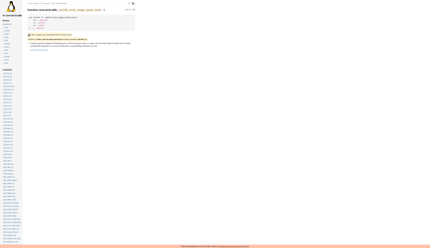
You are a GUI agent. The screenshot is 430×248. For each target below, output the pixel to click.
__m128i (5, 37)
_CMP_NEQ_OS (8, 122)
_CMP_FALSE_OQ (8, 86)
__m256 (5, 40)
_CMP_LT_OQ (7, 112)
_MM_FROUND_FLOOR (10, 242)
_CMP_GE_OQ (7, 93)
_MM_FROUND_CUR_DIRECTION (12, 239)
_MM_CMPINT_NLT (9, 197)
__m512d (6, 60)
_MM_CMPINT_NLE (9, 193)
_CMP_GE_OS (7, 96)
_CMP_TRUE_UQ (8, 164)
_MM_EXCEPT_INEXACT (10, 209)
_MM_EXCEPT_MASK (9, 216)
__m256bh (6, 44)
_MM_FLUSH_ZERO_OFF (11, 229)
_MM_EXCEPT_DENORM (10, 203)
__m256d (6, 47)
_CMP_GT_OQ (7, 99)
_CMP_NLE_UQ (8, 145)
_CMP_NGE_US (8, 135)
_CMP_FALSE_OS (8, 90)
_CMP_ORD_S (7, 161)
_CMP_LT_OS (7, 116)
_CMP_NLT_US (7, 154)
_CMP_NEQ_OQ (8, 119)
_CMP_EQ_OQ (7, 73)
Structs (6, 20)
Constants (7, 70)
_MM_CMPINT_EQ (9, 177)
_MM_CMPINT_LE (8, 184)
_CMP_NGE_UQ (8, 132)
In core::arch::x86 (12, 15)
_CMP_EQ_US (7, 83)
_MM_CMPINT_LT (8, 187)
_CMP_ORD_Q (7, 158)
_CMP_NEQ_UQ (8, 125)
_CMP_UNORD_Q (8, 171)
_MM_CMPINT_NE (9, 190)
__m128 (5, 27)
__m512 (5, 53)
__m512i (5, 63)
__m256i (5, 50)
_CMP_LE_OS (7, 109)
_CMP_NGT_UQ (8, 138)
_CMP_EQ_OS (7, 77)
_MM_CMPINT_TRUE (9, 200)
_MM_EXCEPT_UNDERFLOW (12, 222)
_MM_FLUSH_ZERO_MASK (11, 226)
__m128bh (6, 31)
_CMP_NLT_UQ (8, 151)
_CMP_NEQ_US (8, 128)
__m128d (6, 34)
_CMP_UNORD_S (8, 174)
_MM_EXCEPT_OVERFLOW (11, 219)
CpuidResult (7, 24)
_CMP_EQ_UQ (7, 80)
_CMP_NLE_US (8, 148)
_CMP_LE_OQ (7, 106)
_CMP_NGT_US (8, 141)
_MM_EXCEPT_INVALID (10, 213)
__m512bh (6, 57)
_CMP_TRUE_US (8, 167)
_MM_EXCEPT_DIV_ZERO (11, 206)
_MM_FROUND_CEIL (9, 235)
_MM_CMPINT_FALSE (10, 180)
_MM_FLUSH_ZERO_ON (11, 232)
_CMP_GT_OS (7, 103)
